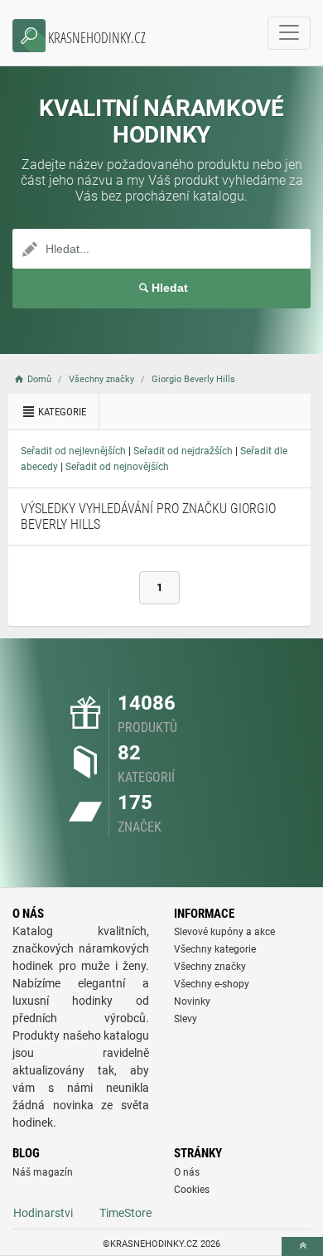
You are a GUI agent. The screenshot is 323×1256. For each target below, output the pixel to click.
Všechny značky (210, 966)
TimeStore (125, 1213)
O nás (187, 1172)
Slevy (185, 1019)
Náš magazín (42, 1172)
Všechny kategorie (215, 949)
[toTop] (302, 1246)
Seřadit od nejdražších (183, 451)
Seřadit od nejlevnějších (73, 451)
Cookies (192, 1189)
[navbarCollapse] (289, 33)
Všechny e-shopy (211, 984)
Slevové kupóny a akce (224, 932)
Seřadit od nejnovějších (117, 467)
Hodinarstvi (43, 1213)
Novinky (192, 1001)
